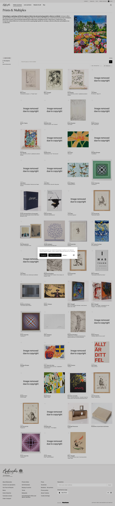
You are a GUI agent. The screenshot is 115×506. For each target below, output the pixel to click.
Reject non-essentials (55, 255)
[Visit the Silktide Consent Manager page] (73, 255)
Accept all (43, 255)
